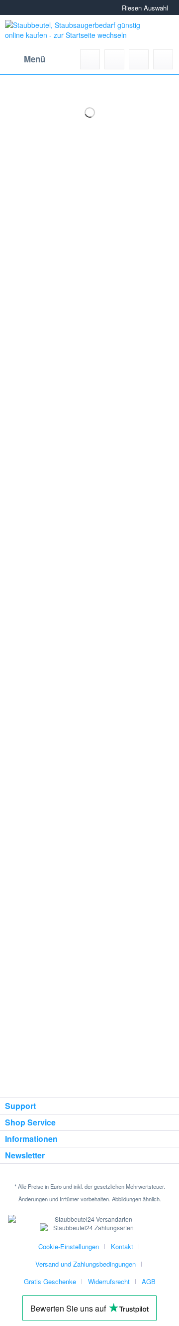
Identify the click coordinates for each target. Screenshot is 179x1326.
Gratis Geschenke (50, 1281)
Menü (34, 59)
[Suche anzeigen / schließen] (90, 59)
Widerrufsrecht (109, 1281)
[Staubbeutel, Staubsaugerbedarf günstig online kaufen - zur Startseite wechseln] (72, 32)
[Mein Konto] (139, 59)
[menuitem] (25, 59)
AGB (149, 1281)
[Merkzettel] (114, 59)
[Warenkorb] (163, 59)
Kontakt (122, 1246)
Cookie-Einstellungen (68, 1246)
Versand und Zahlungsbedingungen (85, 1264)
